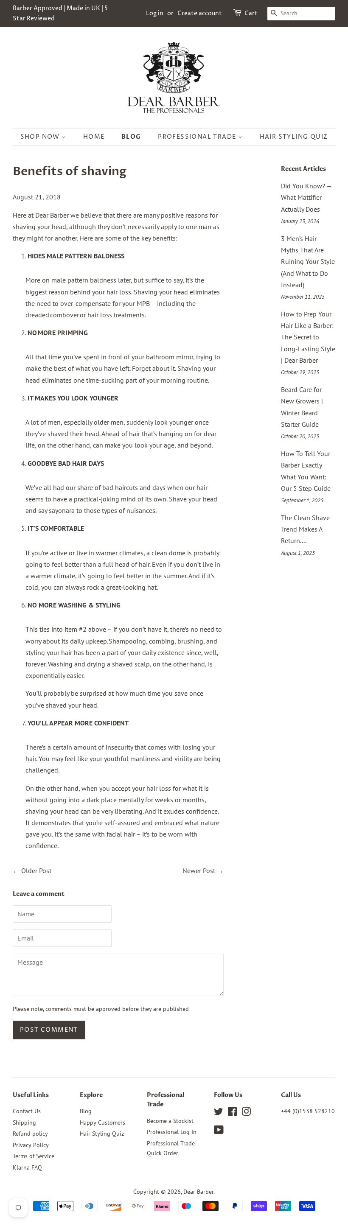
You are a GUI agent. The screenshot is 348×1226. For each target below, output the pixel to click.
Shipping (24, 1122)
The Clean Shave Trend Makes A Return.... (305, 529)
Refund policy (30, 1133)
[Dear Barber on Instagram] (246, 1113)
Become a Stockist (170, 1121)
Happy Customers (102, 1122)
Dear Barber (198, 1191)
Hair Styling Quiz (294, 137)
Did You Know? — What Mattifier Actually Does (306, 197)
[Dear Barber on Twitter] (218, 1113)
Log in (154, 13)
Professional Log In (171, 1132)
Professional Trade (198, 137)
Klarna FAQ (27, 1167)
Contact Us (27, 1111)
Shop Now (41, 137)
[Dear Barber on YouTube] (219, 1131)
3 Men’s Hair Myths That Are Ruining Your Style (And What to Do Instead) (308, 261)
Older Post (36, 870)
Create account (199, 13)
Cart (251, 13)
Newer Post (198, 870)
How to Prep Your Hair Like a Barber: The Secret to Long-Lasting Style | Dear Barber (308, 337)
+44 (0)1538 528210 (308, 1111)
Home (94, 137)
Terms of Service (33, 1156)
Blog (131, 137)
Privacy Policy (31, 1145)
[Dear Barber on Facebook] (232, 1113)
